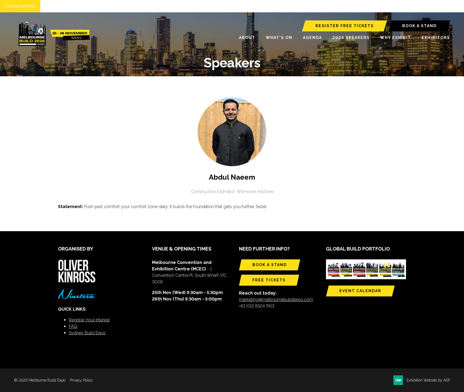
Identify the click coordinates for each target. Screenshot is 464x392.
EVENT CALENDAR (360, 291)
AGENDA (312, 37)
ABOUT (247, 37)
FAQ (73, 326)
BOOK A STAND (419, 26)
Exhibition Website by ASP (428, 380)
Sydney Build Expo (87, 332)
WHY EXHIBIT (395, 37)
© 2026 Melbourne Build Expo (39, 380)
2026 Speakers (351, 37)
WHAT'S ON (279, 37)
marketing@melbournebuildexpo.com (276, 299)
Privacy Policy (81, 380)
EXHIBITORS (436, 37)
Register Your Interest (89, 319)
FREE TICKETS (269, 280)
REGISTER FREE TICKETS (345, 26)
